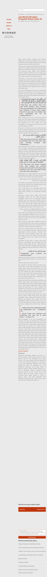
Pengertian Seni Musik (23, 562)
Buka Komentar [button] (32, 537)
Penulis (9, 19)
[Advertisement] (32, 30)
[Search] (44, 10)
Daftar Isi (9, 26)
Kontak (9, 23)
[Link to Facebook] (3, 33)
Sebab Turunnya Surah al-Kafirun (25, 572)
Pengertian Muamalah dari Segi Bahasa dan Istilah (29, 544)
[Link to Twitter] (8, 33)
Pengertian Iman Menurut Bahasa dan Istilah (28, 569)
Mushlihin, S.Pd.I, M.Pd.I (25, 21)
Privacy (6, 36)
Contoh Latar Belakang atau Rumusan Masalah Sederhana (31, 547)
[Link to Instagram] (6, 33)
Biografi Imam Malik (22, 558)
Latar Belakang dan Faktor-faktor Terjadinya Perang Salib (30, 555)
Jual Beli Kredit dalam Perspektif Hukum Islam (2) (30, 18)
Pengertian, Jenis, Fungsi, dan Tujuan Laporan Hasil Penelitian (32, 551)
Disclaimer (11, 36)
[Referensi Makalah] (9, 9)
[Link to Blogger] (15, 33)
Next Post (22, 509)
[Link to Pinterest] (10, 33)
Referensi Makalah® (23, 351)
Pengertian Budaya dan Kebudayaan (26, 566)
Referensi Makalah (10, 37)
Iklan (8, 29)
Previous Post (40, 509)
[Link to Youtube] (12, 33)
